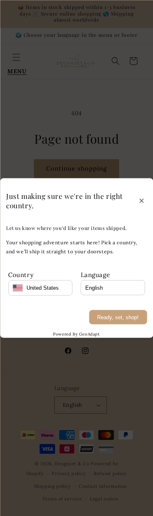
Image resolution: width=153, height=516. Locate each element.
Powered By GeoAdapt (76, 333)
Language (95, 274)
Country (20, 274)
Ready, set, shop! (118, 317)
